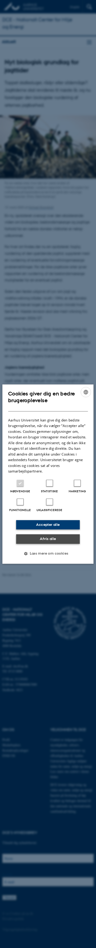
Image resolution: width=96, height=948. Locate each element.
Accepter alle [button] (48, 524)
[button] (47, 553)
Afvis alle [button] (48, 539)
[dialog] (47, 474)
